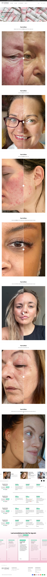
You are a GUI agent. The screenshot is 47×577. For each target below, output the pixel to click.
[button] (7, 549)
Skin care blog (29, 570)
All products (29, 569)
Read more (15, 477)
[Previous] (41, 480)
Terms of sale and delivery (38, 570)
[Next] (44, 480)
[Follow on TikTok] (15, 570)
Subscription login (37, 572)
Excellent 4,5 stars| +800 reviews (5, 488)
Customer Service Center (38, 569)
